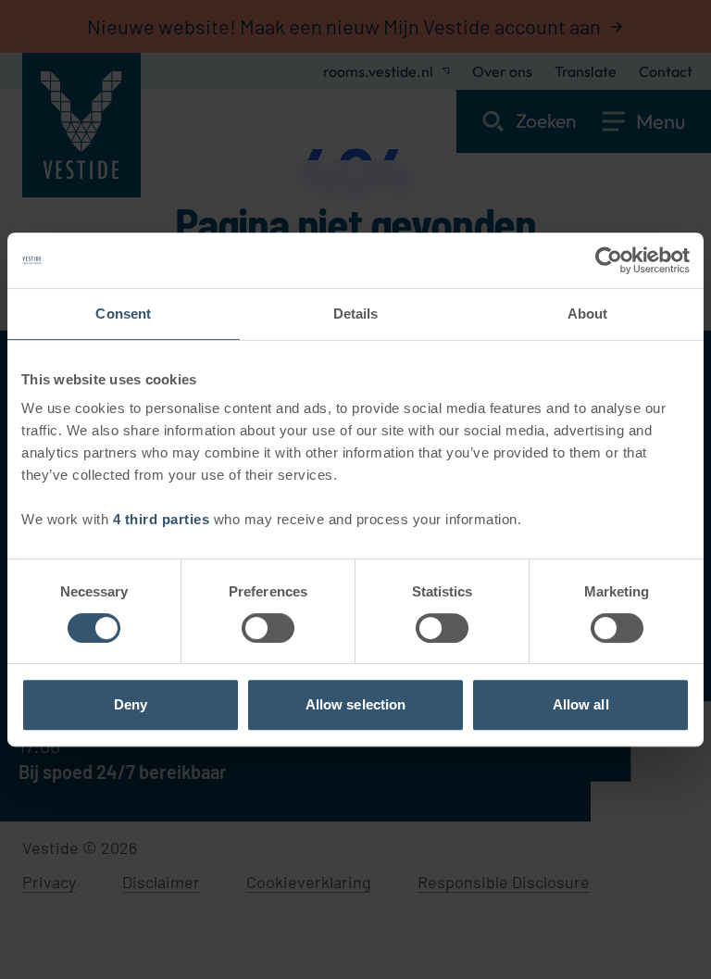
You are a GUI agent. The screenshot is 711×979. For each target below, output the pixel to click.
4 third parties (161, 519)
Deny (130, 704)
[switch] (268, 628)
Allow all (581, 704)
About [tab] (588, 313)
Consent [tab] (123, 313)
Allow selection (356, 704)
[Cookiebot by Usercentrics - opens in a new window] (609, 260)
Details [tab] (356, 313)
